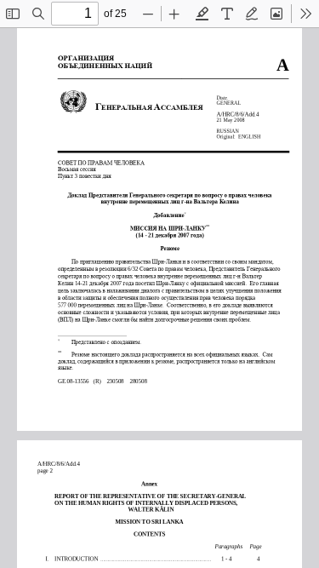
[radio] (202, 14)
